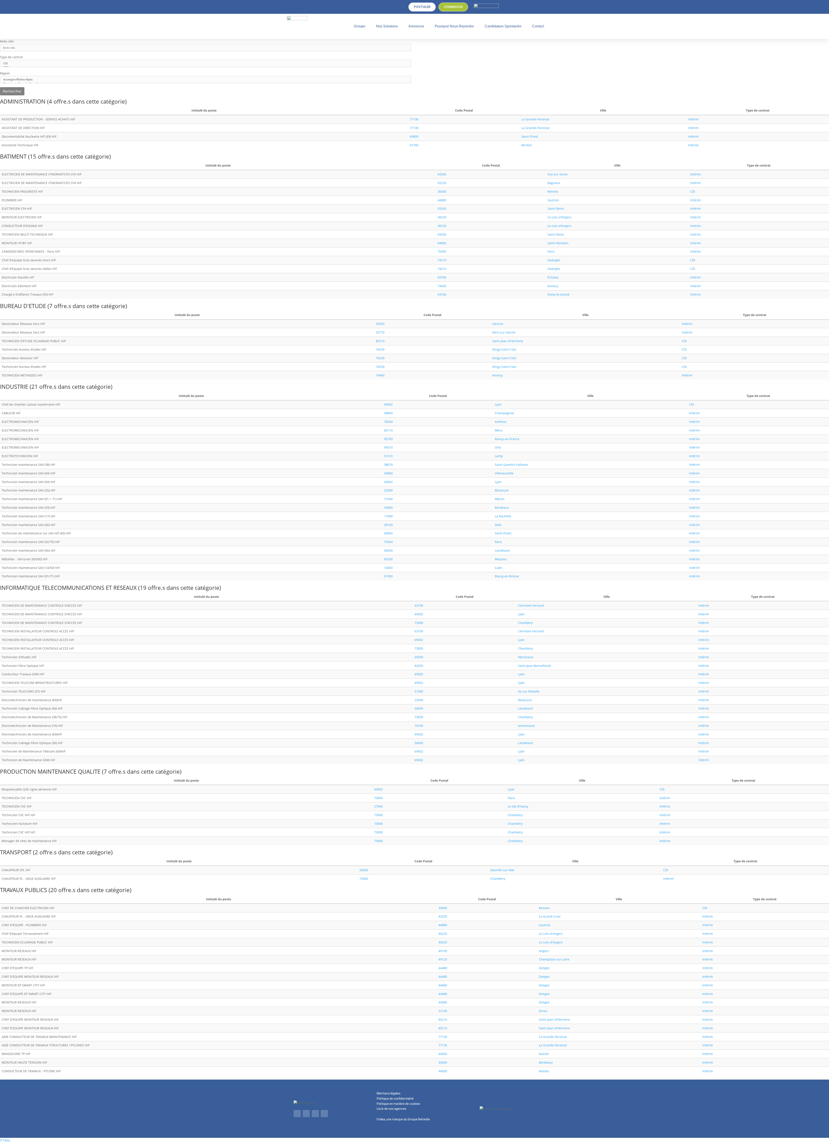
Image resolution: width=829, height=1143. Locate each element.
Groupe (359, 26)
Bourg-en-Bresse (507, 576)
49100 (442, 951)
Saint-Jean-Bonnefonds (534, 666)
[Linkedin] (297, 1113)
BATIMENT (14, 156)
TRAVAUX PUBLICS (24, 890)
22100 (442, 1011)
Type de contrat (11, 57)
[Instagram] (324, 1113)
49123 (442, 959)
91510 (388, 456)
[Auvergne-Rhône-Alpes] (205, 79)
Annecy (552, 286)
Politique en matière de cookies (398, 1103)
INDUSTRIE (15, 386)
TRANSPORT (16, 852)
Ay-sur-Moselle (528, 691)
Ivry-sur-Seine (557, 174)
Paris (551, 251)
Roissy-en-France (507, 439)
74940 (380, 375)
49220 (442, 217)
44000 (442, 1054)
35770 (380, 332)
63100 (418, 605)
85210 (380, 341)
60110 (388, 430)
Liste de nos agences (391, 1108)
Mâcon (500, 499)
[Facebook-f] (315, 1113)
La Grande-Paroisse (535, 119)
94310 (388, 447)
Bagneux (553, 183)
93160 (442, 294)
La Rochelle (503, 516)
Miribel (526, 145)
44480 (442, 968)
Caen (498, 568)
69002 (388, 404)
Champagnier (504, 413)
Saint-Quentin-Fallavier (511, 465)
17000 (388, 516)
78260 (388, 422)
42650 (418, 666)
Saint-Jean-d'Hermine (507, 341)
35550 (380, 324)
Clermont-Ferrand (531, 605)
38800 (388, 413)
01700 (414, 145)
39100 (388, 525)
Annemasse (526, 726)
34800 (388, 473)
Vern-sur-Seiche (503, 332)
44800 (442, 243)
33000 (388, 507)
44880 (442, 200)
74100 (418, 726)
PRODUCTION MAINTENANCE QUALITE (51, 771)
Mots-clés (7, 41)
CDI (692, 191)
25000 (388, 490)
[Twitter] (306, 1113)
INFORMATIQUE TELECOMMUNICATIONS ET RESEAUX (69, 588)
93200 (442, 208)
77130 (414, 119)
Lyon (498, 404)
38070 (388, 465)
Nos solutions (387, 26)
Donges (544, 968)
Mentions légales (388, 1093)
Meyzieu (501, 559)
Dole (498, 525)
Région (5, 73)
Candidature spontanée (503, 26)
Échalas (552, 277)
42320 (442, 916)
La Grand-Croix (549, 916)
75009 (442, 251)
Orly (498, 447)
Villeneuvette (504, 473)
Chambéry (525, 623)
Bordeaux (502, 507)
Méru (499, 430)
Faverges (553, 260)
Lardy (499, 456)
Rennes (552, 191)
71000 (388, 499)
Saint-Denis (555, 208)
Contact (538, 26)
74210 (442, 260)
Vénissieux (525, 657)
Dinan (543, 1011)
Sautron (553, 200)
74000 (442, 286)
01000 (388, 576)
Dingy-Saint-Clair (504, 349)
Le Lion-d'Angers (559, 217)
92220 (442, 183)
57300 (418, 691)
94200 (442, 174)
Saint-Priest (529, 136)
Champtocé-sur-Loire (554, 959)
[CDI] (205, 63)
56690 (388, 550)
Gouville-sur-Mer (502, 870)
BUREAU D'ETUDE (23, 306)
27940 (378, 806)
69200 (418, 657)
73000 (418, 623)
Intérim (693, 119)
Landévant (502, 550)
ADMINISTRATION (23, 101)
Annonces (416, 26)
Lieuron (497, 324)
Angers (544, 951)
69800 (414, 136)
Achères (500, 422)
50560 (363, 870)
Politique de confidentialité (395, 1098)
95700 (388, 439)
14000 (388, 568)
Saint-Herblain (557, 243)
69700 (442, 277)
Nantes (544, 1054)
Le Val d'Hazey (518, 806)
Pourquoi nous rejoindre (454, 26)
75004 (388, 542)
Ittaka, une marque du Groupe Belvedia (403, 1119)
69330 (388, 559)
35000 (442, 191)
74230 (380, 349)
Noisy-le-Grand (558, 294)
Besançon (502, 490)
